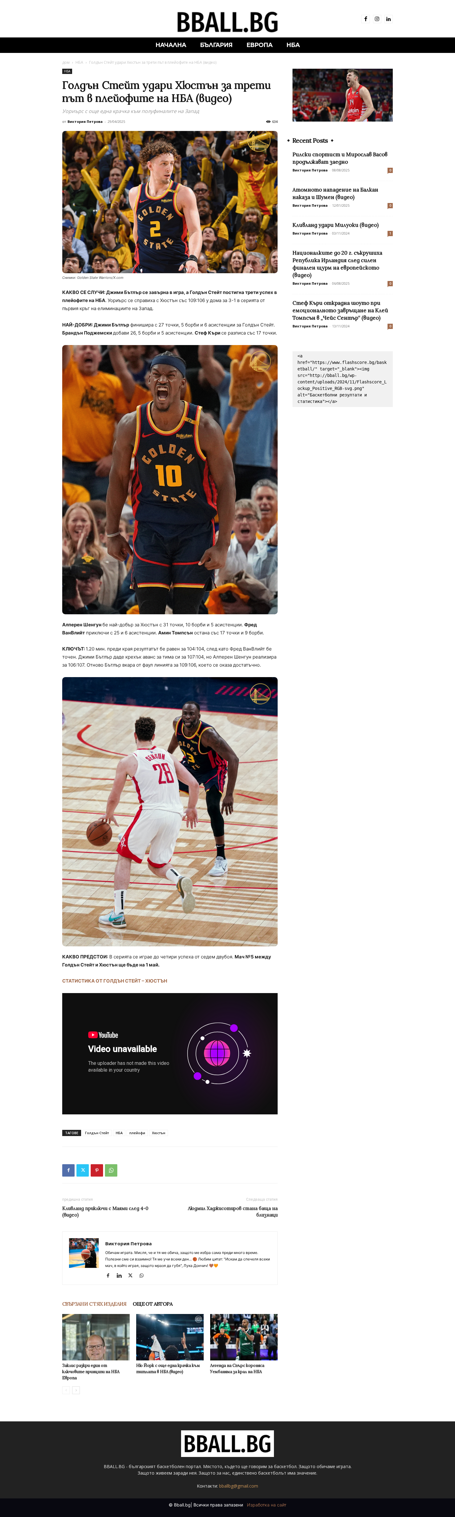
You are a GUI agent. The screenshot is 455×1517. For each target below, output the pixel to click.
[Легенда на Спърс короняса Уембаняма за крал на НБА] (244, 1337)
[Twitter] (82, 1170)
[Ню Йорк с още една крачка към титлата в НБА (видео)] (170, 1337)
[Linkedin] (388, 19)
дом (66, 62)
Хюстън (158, 1132)
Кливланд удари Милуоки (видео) (335, 225)
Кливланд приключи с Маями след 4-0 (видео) (105, 1211)
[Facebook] (365, 19)
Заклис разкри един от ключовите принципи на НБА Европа (90, 1372)
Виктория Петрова (85, 121)
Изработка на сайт (266, 1504)
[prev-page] (66, 1390)
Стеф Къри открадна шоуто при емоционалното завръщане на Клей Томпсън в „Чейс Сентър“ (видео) (340, 310)
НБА (79, 62)
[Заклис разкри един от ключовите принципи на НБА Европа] (96, 1337)
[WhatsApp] (111, 1170)
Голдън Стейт (97, 1132)
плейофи (137, 1132)
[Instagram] (377, 19)
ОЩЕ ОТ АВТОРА (152, 1304)
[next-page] (76, 1390)
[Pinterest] (97, 1170)
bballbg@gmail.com (238, 1486)
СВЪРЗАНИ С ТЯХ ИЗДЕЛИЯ (94, 1304)
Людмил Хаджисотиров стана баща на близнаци (233, 1211)
